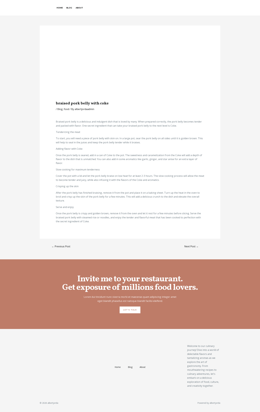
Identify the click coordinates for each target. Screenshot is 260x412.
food (66, 109)
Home (60, 8)
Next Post (191, 246)
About (79, 8)
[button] (130, 310)
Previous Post (61, 246)
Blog (69, 8)
